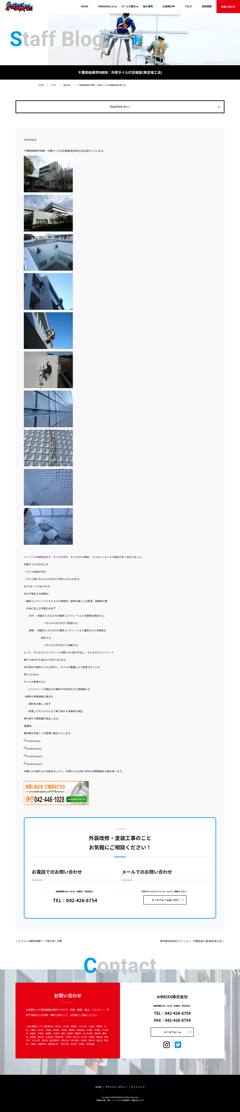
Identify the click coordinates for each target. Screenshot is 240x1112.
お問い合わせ (228, 6)
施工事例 (148, 6)
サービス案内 (128, 6)
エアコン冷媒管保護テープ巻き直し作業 (40, 941)
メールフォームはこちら (165, 900)
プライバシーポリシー (116, 1087)
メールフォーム (172, 1032)
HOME (84, 6)
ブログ (188, 6)
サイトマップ (138, 1087)
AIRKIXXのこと (106, 6)
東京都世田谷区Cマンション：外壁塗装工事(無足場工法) (191, 941)
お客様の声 (169, 6)
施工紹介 (67, 85)
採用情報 (207, 6)
